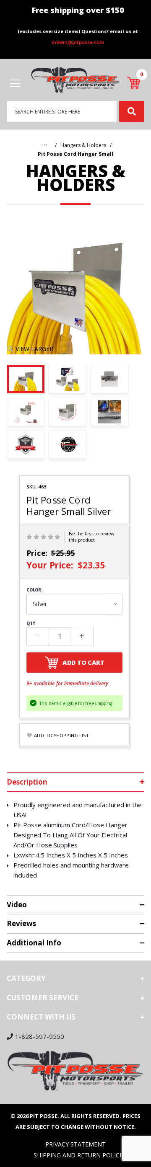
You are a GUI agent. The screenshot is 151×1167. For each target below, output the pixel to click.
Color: (34, 590)
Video (17, 904)
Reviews (21, 923)
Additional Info (34, 943)
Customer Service (42, 997)
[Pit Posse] (75, 79)
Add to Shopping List (61, 735)
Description (27, 782)
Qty (31, 624)
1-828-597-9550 (39, 1036)
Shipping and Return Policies (81, 1155)
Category (26, 978)
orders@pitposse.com (78, 42)
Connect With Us (41, 1017)
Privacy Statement (75, 1144)
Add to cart (83, 662)
